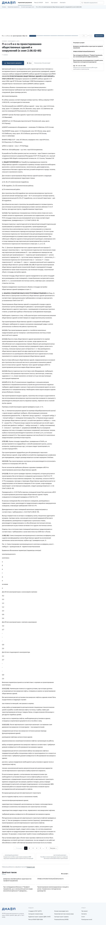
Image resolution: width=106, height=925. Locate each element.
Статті (47, 2)
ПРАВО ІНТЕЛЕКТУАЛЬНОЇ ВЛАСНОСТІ (50, 879)
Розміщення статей (86, 919)
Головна (4, 7)
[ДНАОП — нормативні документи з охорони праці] (8, 2)
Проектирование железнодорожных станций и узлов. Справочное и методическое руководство (53, 889)
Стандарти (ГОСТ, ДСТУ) (35, 911)
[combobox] (93, 2)
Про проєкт (54, 2)
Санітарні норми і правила (61, 916)
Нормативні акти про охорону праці (64, 914)
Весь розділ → (65, 873)
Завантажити (99, 35)
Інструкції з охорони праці (35, 914)
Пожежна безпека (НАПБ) (61, 919)
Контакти (62, 2)
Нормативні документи (25, 2)
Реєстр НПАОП (38, 2)
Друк (30, 63)
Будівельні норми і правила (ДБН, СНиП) (39, 916)
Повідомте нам (31, 867)
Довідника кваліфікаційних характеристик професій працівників (17, 880)
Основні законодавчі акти (27, 7)
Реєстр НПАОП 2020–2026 (35, 919)
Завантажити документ (14, 63)
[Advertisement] (53, 21)
